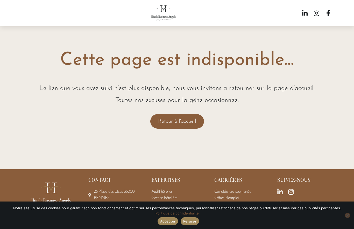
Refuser (189, 221)
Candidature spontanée (232, 192)
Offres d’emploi (226, 198)
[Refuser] (347, 215)
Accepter (167, 221)
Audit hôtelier (161, 192)
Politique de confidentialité (177, 213)
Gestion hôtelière (164, 198)
